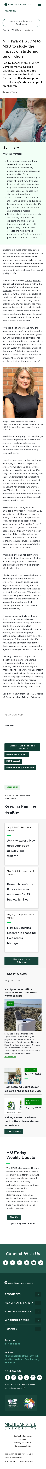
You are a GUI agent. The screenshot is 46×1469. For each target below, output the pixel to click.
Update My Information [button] (22, 1224)
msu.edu (29, 1454)
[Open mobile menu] (39, 4)
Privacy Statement (23, 1443)
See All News (14, 1131)
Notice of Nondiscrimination (14, 1457)
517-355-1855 (12, 1344)
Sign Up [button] (14, 1217)
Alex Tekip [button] (9, 725)
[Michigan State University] (18, 4)
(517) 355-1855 (16, 1454)
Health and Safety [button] (19, 1303)
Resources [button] (13, 1294)
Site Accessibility (23, 1446)
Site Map (23, 1439)
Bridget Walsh (10, 348)
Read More (10, 1057)
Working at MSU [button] (17, 1320)
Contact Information (23, 1436)
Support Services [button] (18, 1311)
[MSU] (23, 1285)
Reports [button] (11, 1329)
